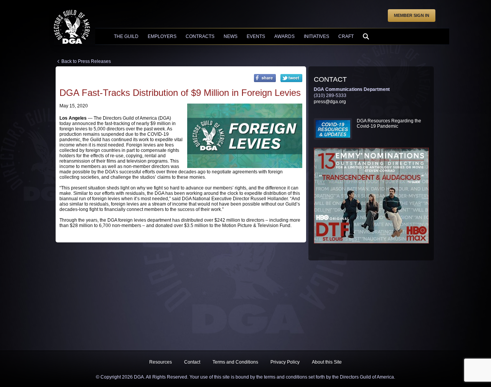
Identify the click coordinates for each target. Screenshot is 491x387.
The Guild (126, 36)
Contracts (200, 36)
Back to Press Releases (86, 61)
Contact (192, 362)
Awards (284, 36)
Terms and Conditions (235, 362)
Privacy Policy (285, 362)
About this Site (327, 362)
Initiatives (316, 36)
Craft (346, 36)
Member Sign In (411, 15)
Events (256, 36)
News (230, 36)
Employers (162, 36)
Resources (160, 362)
